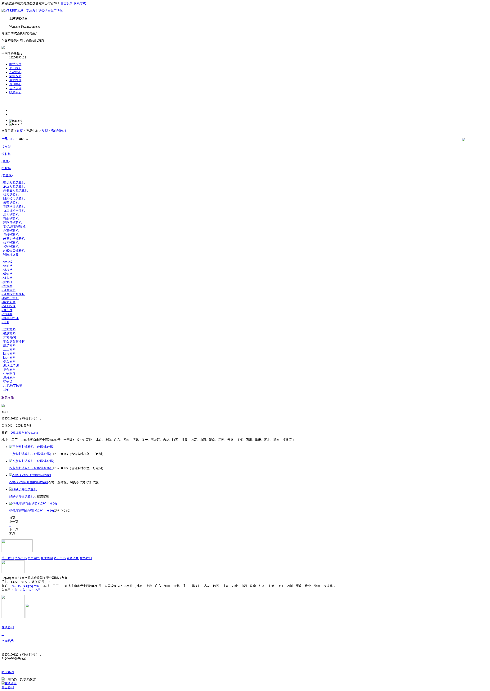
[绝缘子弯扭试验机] (23, 489)
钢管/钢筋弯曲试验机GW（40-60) (31, 510)
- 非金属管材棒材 (13, 341)
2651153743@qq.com (24, 432)
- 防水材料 (9, 357)
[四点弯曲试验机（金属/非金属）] (32, 461)
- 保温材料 (9, 361)
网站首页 (15, 64)
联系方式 (80, 3)
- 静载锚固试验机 (13, 250)
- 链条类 (7, 278)
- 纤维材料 (9, 377)
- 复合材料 (9, 369)
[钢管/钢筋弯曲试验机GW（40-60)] (33, 503)
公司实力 (34, 558)
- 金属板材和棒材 (13, 294)
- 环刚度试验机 (12, 222)
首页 (20, 130)
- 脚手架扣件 (10, 318)
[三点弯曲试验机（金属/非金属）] (32, 446)
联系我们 (15, 92)
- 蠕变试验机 (10, 242)
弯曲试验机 (58, 130)
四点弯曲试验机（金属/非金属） (31, 468)
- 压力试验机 (10, 214)
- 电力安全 (9, 302)
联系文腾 (8, 397)
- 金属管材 (9, 290)
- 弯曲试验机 (10, 218)
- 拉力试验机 (10, 194)
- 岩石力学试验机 (13, 238)
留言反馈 (66, 3)
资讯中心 (15, 84)
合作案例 (47, 558)
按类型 (6, 147)
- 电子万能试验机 (13, 182)
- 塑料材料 (9, 329)
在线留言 (73, 558)
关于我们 (15, 68)
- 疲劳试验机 (10, 202)
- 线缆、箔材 (10, 298)
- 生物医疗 (9, 373)
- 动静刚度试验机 (13, 206)
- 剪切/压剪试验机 (13, 226)
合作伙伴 (15, 88)
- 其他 (5, 322)
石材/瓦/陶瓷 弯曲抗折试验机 (28, 482)
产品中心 (15, 72)
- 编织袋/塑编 (10, 365)
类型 (45, 130)
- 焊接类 (7, 314)
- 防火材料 (9, 353)
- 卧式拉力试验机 (13, 198)
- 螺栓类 (7, 270)
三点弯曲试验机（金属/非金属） (31, 453)
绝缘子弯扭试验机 (21, 496)
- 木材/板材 (9, 337)
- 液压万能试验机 (13, 186)
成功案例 (15, 80)
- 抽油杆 (7, 282)
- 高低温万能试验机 (15, 190)
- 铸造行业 (9, 306)
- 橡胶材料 (9, 333)
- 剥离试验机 (10, 230)
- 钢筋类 (7, 266)
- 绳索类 (7, 274)
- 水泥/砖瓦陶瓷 (12, 385)
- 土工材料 (9, 349)
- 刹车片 (7, 310)
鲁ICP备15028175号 (28, 590)
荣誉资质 (15, 76)
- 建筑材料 (9, 345)
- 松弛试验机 (10, 246)
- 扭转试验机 (10, 234)
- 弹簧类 (7, 286)
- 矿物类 (7, 381)
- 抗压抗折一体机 (13, 210)
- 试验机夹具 (10, 254)
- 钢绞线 (7, 261)
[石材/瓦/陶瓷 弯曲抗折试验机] (30, 475)
